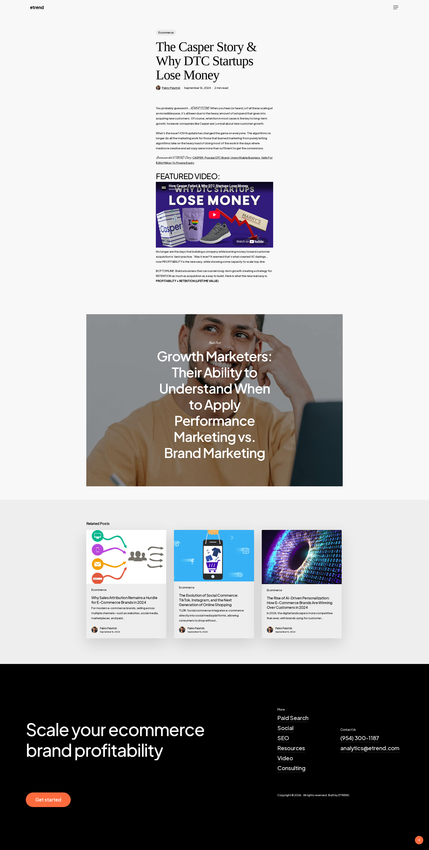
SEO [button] (283, 737)
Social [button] (285, 727)
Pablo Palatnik (171, 88)
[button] (396, 7)
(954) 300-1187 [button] (359, 737)
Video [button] (285, 757)
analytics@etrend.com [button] (369, 747)
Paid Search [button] (292, 717)
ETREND (37, 7)
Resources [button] (291, 747)
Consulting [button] (291, 767)
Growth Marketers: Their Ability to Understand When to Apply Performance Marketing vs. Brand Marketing (214, 400)
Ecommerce (166, 32)
